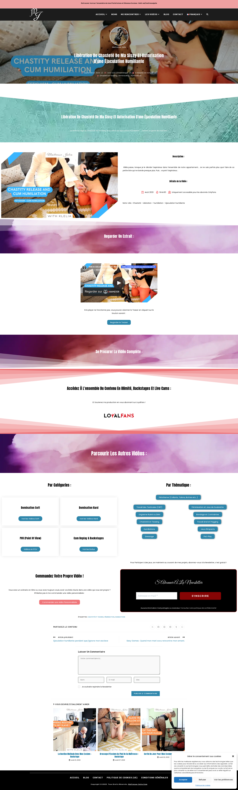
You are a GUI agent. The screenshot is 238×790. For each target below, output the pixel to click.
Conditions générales (154, 777)
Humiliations (136, 76)
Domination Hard (88, 508)
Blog (86, 777)
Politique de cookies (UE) (122, 777)
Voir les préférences (223, 779)
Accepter (183, 779)
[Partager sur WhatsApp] (182, 627)
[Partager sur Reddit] (170, 627)
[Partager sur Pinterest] (164, 627)
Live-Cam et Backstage (117, 73)
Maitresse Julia (119, 47)
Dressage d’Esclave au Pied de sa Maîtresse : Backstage (119, 755)
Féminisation (124, 76)
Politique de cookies (202, 785)
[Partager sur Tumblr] (176, 627)
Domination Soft (30, 508)
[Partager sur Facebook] (158, 627)
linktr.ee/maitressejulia (147, 3)
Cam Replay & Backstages (89, 538)
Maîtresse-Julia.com (137, 784)
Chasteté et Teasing (108, 76)
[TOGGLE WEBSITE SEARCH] (207, 14)
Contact (98, 777)
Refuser (202, 779)
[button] (233, 756)
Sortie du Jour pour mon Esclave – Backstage (163, 754)
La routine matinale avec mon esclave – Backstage (74, 755)
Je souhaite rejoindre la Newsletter (96, 687)
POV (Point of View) (30, 538)
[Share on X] (152, 627)
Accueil (74, 777)
